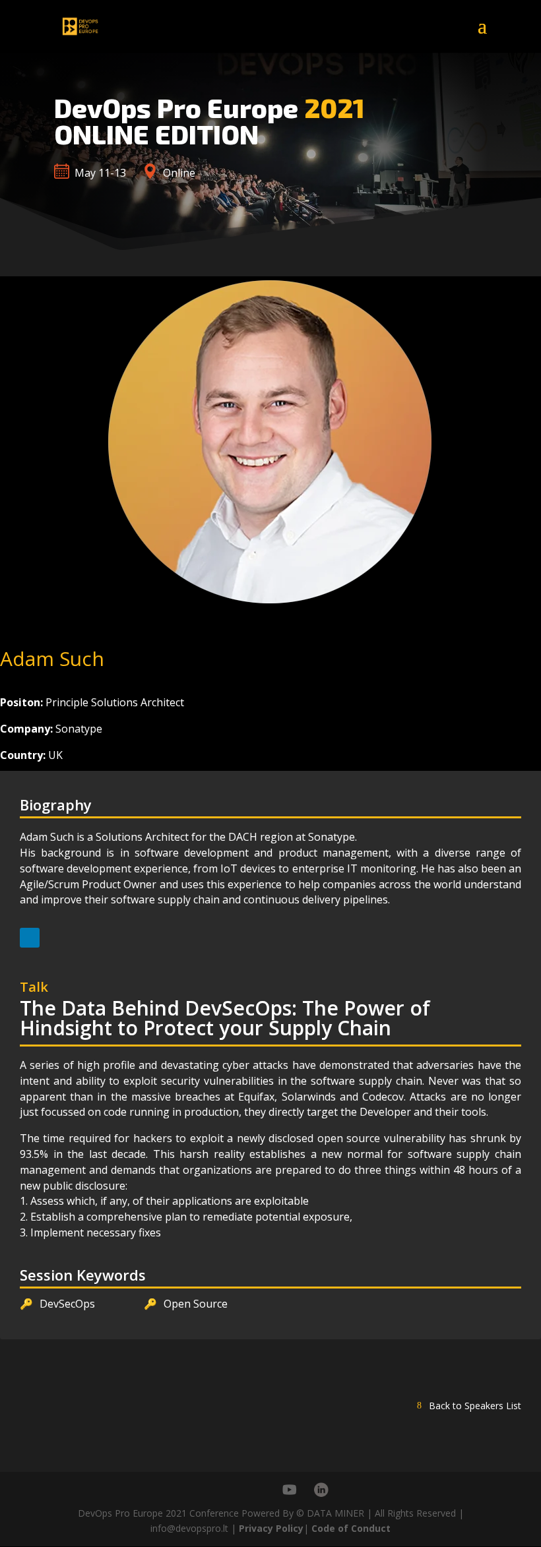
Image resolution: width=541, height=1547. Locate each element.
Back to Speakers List (475, 1405)
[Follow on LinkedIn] (30, 938)
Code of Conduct (351, 1528)
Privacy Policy (271, 1528)
